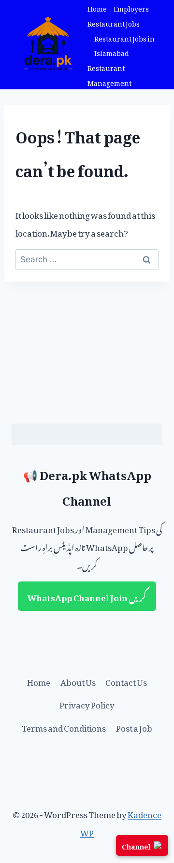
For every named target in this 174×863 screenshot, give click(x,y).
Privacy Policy (87, 703)
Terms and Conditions (64, 726)
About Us (78, 680)
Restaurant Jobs (113, 22)
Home (97, 7)
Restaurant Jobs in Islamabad (124, 45)
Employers (131, 7)
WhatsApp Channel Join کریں (87, 596)
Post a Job (134, 726)
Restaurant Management (109, 74)
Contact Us (126, 680)
